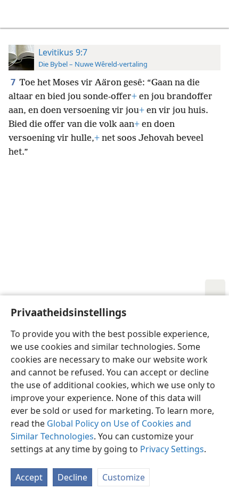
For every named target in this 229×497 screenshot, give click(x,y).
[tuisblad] (16, 14)
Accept (29, 477)
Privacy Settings (172, 449)
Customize (123, 477)
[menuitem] (16, 14)
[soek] (215, 13)
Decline (72, 477)
